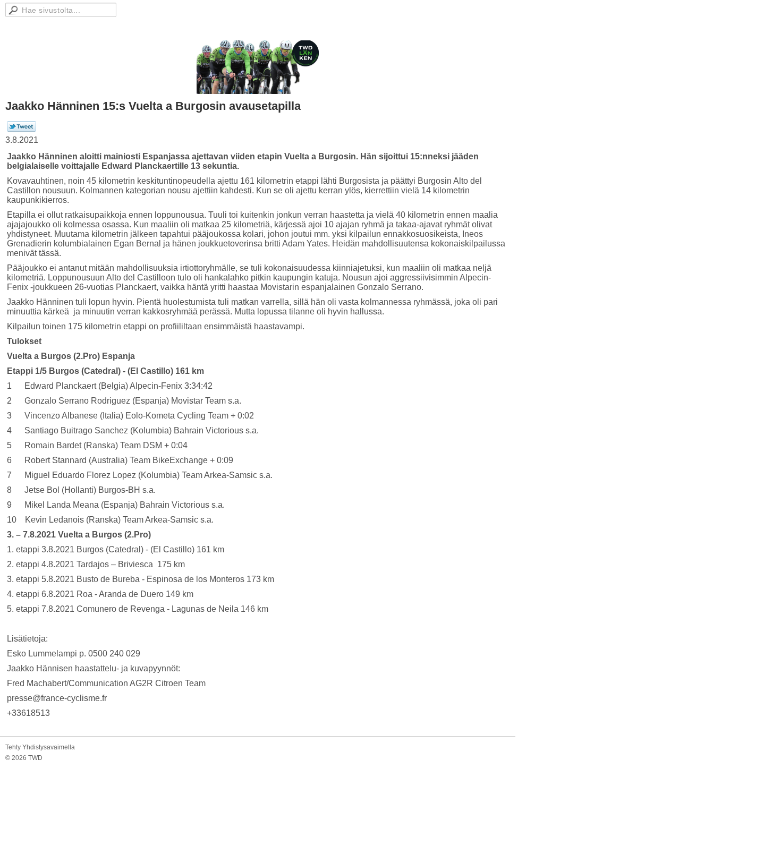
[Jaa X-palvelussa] (21, 129)
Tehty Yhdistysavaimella (40, 747)
